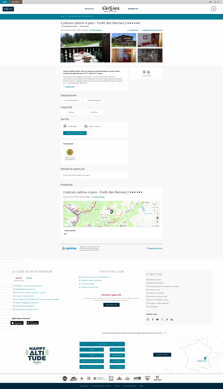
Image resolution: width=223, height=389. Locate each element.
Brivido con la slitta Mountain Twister (30, 293)
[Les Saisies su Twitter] (162, 320)
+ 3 (150, 55)
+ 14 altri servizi (146, 75)
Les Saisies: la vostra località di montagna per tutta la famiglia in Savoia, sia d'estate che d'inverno (132, 333)
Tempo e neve (154, 290)
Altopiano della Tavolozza (91, 280)
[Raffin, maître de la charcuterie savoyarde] (127, 378)
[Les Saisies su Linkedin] (171, 320)
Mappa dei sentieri (155, 283)
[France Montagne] (73, 378)
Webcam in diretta (156, 293)
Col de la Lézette (87, 284)
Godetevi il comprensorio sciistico (29, 286)
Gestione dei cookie (129, 386)
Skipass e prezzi (154, 280)
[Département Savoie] (89, 378)
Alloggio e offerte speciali (158, 303)
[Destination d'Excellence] (81, 378)
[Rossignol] (147, 378)
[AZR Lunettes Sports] (137, 378)
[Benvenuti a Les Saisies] (37, 355)
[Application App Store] (17, 323)
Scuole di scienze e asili (157, 297)
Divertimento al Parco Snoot (26, 309)
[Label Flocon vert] (111, 378)
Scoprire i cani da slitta (24, 296)
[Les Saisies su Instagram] (148, 320)
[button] (218, 2)
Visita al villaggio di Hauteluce (27, 303)
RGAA (141, 386)
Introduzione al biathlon (25, 306)
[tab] (19, 278)
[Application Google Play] (32, 323)
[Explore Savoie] (64, 378)
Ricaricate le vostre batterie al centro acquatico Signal (37, 299)
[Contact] (209, 2)
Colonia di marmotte (89, 287)
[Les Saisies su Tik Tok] (167, 320)
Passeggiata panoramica (25, 289)
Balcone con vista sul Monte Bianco (95, 277)
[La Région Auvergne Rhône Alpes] (100, 378)
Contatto (117, 386)
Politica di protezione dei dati (101, 386)
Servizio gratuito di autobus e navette (163, 286)
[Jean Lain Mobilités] (157, 378)
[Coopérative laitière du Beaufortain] (119, 378)
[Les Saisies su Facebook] (152, 320)
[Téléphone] (213, 2)
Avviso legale (84, 386)
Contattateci (153, 307)
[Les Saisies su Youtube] (157, 320)
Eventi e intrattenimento (158, 300)
